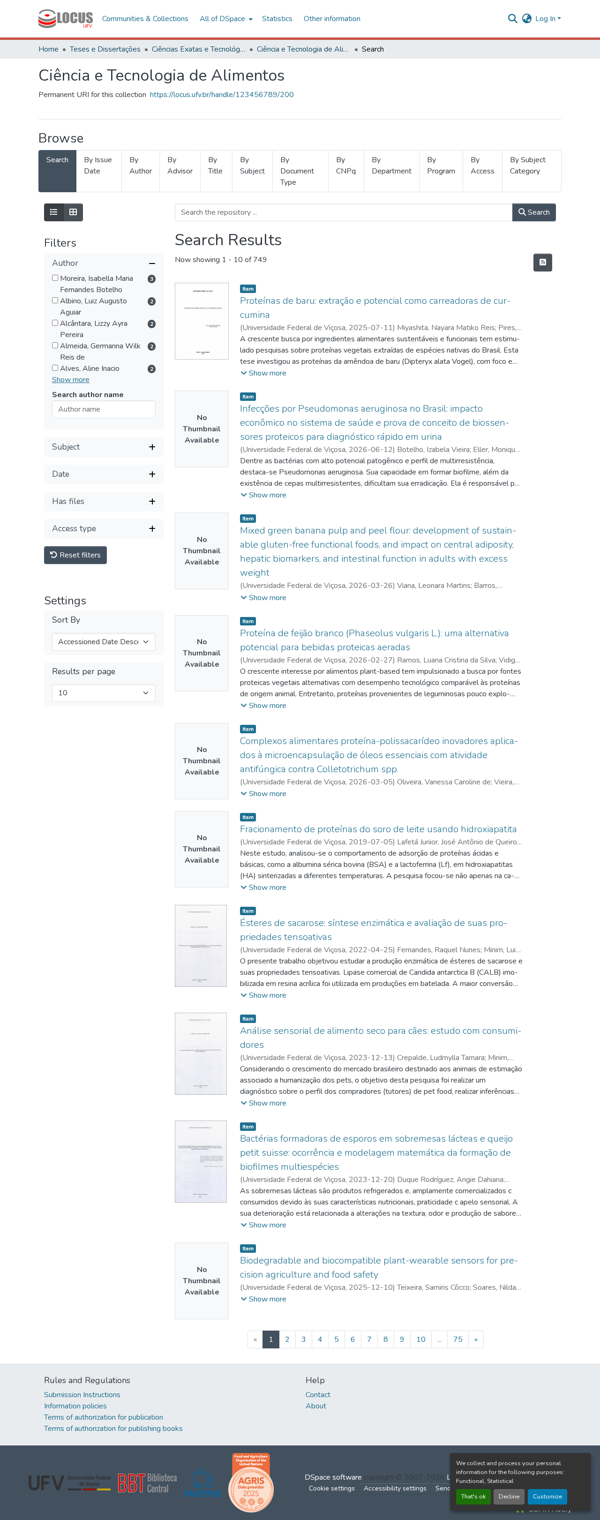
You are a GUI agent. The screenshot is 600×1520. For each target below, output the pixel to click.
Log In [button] (546, 19)
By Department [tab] (392, 165)
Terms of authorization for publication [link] (103, 1417)
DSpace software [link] (333, 1477)
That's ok (473, 1496)
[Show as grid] (73, 212)
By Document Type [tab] (297, 171)
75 (458, 1339)
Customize (547, 1496)
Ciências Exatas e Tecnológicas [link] (199, 49)
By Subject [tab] (252, 165)
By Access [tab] (483, 165)
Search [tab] (57, 160)
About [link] (316, 1406)
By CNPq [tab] (346, 165)
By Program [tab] (441, 165)
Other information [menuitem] (332, 19)
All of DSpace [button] (222, 19)
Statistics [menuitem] (277, 19)
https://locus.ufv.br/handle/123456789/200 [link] (222, 95)
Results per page (83, 672)
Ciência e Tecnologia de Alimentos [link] (304, 49)
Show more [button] (71, 380)
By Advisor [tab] (180, 165)
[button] (65, 18)
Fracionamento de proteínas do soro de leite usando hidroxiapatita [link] (378, 829)
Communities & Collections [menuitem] (145, 19)
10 (421, 1339)
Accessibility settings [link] (395, 1488)
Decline (509, 1496)
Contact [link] (318, 1395)
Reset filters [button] (79, 555)
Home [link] (48, 49)
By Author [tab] (140, 165)
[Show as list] (54, 212)
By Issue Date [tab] (98, 165)
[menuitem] (225, 19)
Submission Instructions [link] (82, 1395)
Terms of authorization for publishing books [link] (113, 1428)
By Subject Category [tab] (528, 165)
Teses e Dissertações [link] (105, 49)
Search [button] (538, 212)
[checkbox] (55, 278)
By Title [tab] (215, 165)
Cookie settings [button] (332, 1488)
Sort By (66, 620)
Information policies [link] (75, 1406)
